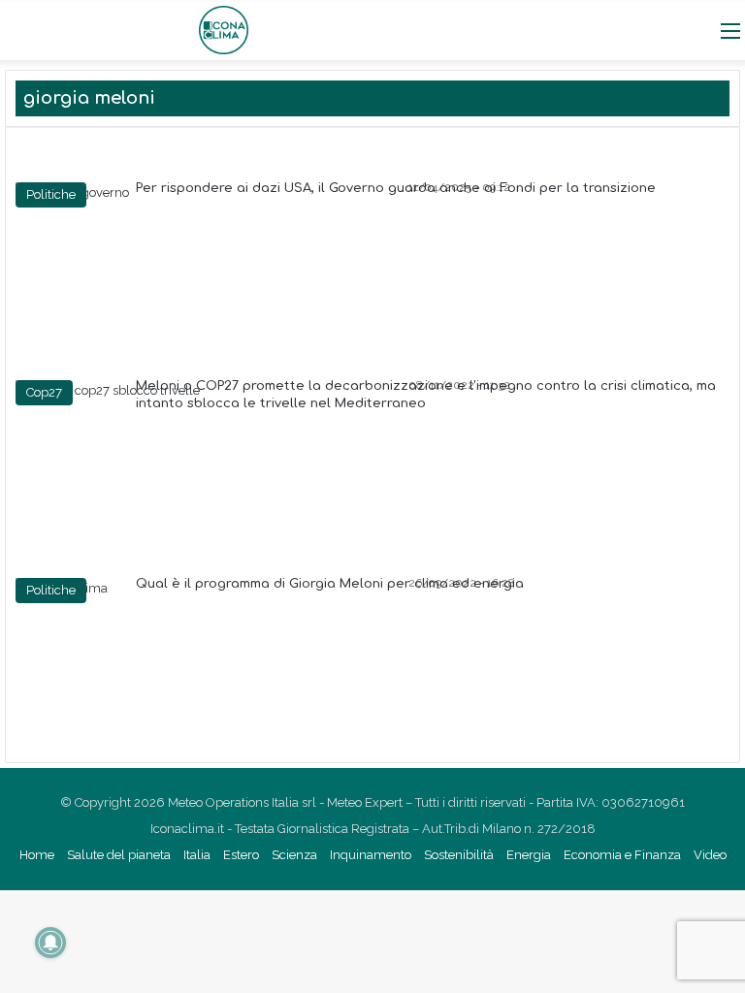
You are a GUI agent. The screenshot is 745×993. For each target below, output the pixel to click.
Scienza (294, 855)
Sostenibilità (459, 855)
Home (36, 855)
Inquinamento (370, 855)
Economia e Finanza (622, 855)
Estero (241, 855)
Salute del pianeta (119, 855)
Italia (197, 855)
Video (710, 855)
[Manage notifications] (50, 942)
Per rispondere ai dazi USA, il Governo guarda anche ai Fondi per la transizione (396, 188)
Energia (528, 855)
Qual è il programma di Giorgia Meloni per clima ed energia (330, 584)
